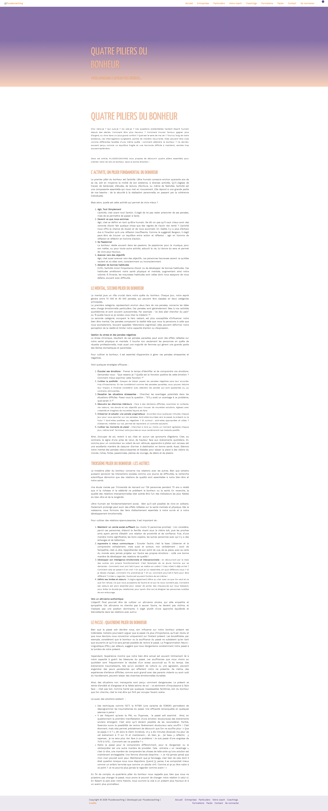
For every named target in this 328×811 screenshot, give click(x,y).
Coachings (251, 3)
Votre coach (235, 3)
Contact (292, 3)
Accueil (189, 3)
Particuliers (219, 3)
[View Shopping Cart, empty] (321, 3)
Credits (92, 803)
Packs (281, 3)
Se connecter (307, 3)
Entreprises (203, 3)
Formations (267, 3)
